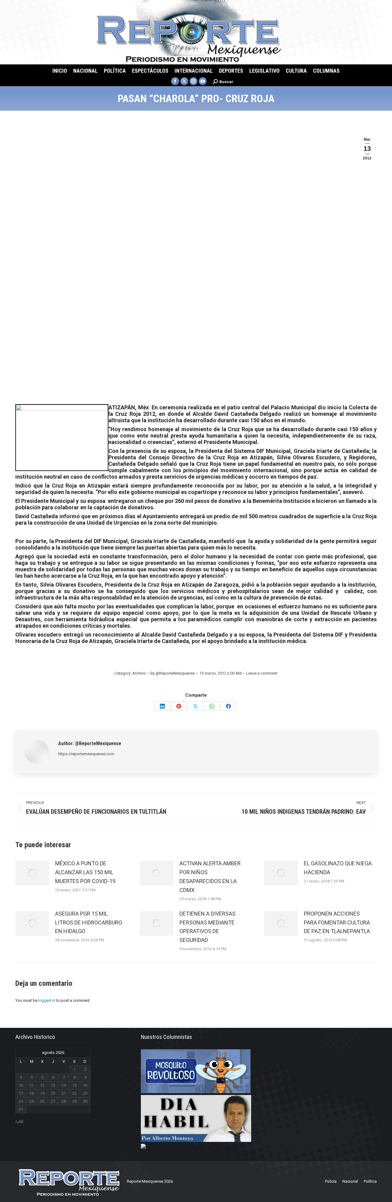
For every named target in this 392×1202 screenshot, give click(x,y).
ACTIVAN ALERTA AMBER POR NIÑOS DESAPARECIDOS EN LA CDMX (210, 876)
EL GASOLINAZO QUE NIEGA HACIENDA (338, 867)
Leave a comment (261, 673)
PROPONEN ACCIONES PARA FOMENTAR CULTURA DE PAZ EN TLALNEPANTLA (337, 922)
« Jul (19, 1121)
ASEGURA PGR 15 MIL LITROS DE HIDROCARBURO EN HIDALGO (88, 922)
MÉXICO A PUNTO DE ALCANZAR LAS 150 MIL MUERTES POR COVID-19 (85, 872)
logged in (46, 1000)
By (172, 673)
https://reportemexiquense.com (86, 754)
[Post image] (32, 873)
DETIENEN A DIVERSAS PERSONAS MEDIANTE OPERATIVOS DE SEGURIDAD (207, 926)
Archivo (139, 673)
